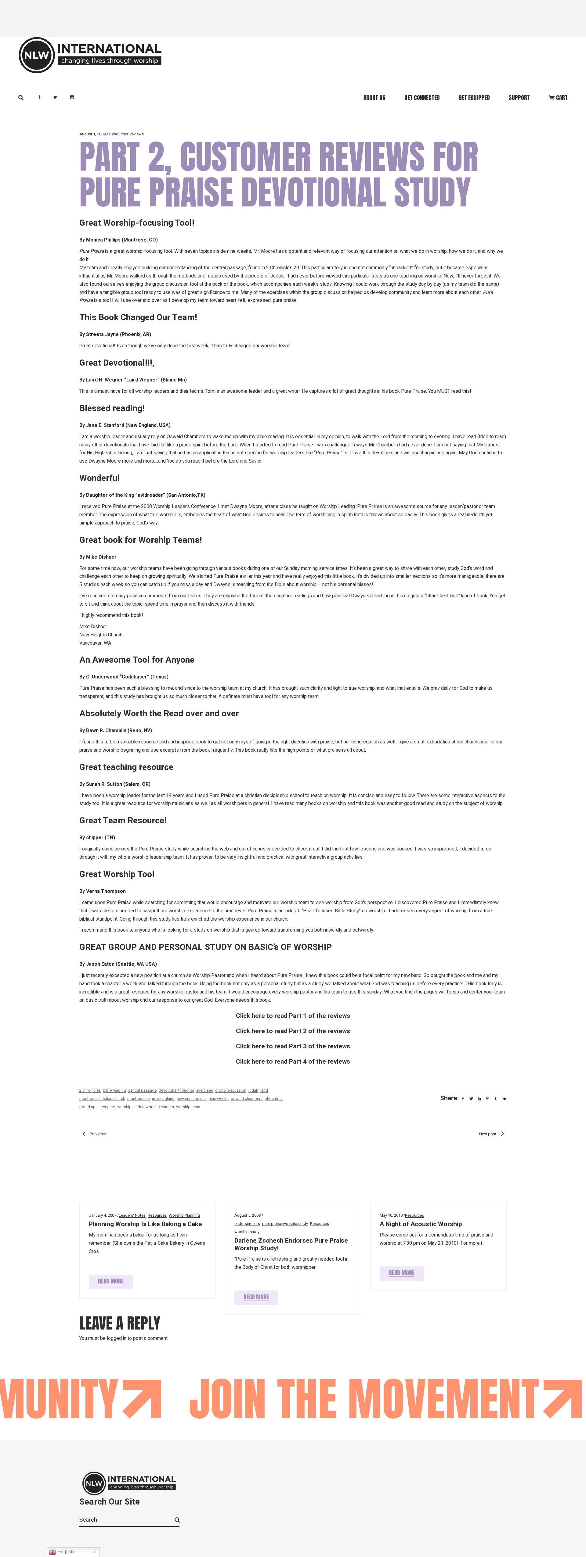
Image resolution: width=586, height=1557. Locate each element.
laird (264, 1090)
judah (253, 1090)
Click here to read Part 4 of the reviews (293, 1061)
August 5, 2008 (247, 1215)
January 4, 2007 (102, 1215)
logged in (116, 1338)
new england (163, 1098)
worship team (188, 1107)
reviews (137, 134)
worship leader (130, 1107)
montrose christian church (102, 1098)
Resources (118, 134)
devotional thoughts (176, 1090)
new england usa (192, 1098)
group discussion (230, 1090)
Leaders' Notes (132, 1215)
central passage (142, 1090)
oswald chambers (246, 1098)
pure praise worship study (285, 1223)
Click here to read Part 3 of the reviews (293, 1046)
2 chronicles (90, 1090)
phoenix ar (274, 1098)
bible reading (114, 1090)
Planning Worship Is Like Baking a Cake (145, 1224)
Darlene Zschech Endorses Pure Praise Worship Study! (291, 1244)
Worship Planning (184, 1215)
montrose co (138, 1098)
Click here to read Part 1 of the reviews (293, 1016)
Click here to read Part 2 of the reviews (293, 1031)
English (65, 1551)
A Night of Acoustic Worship (421, 1224)
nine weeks (219, 1098)
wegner (108, 1107)
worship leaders (160, 1107)
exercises (204, 1090)
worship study (246, 1232)
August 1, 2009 (92, 134)
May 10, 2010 (391, 1215)
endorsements (247, 1223)
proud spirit (89, 1107)
